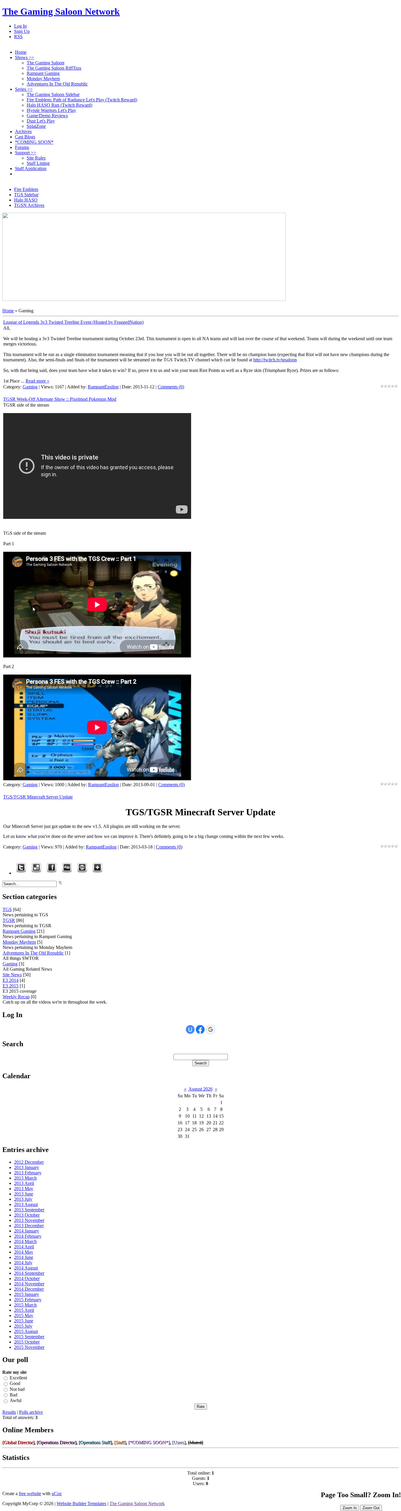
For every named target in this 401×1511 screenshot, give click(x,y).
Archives (23, 131)
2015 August (26, 1331)
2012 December (29, 1162)
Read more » (37, 380)
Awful (15, 1400)
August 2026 (200, 1088)
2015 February (27, 1299)
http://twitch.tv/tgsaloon (275, 359)
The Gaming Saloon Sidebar (53, 94)
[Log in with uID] (190, 1029)
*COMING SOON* (34, 142)
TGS (7, 909)
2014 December (29, 1289)
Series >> (24, 89)
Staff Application (30, 168)
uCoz (57, 1493)
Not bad (17, 1389)
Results (9, 1412)
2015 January (26, 1294)
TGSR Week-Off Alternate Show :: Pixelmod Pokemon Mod (59, 399)
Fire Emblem (26, 189)
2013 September (29, 1209)
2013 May (23, 1188)
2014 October (27, 1278)
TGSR (9, 920)
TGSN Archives (29, 205)
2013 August (26, 1204)
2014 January (26, 1230)
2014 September (29, 1273)
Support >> (25, 152)
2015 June (23, 1320)
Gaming (30, 386)
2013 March (25, 1177)
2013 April (24, 1183)
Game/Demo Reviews (47, 115)
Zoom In (350, 1508)
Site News (12, 974)
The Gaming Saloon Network (61, 11)
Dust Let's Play (41, 120)
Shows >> (24, 57)
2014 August (26, 1267)
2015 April (24, 1310)
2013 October (27, 1215)
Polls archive (31, 1412)
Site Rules (36, 157)
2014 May (23, 1252)
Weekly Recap (16, 996)
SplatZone (36, 126)
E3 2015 (10, 985)
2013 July (23, 1199)
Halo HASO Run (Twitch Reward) (59, 105)
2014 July (23, 1262)
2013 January (26, 1167)
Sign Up (22, 31)
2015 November (29, 1347)
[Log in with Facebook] (200, 1029)
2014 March (25, 1241)
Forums (22, 147)
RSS (18, 36)
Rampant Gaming (43, 73)
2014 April (24, 1246)
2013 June (23, 1193)
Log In (20, 26)
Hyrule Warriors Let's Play (51, 110)
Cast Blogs (25, 136)
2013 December (29, 1225)
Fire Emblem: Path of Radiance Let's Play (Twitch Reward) (82, 99)
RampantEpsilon (103, 386)
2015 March (25, 1304)
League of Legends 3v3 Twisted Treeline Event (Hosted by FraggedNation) (73, 322)
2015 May (23, 1315)
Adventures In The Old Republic (57, 83)
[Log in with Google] (210, 1029)
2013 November (29, 1220)
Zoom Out (371, 1508)
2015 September (29, 1336)
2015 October (27, 1341)
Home (20, 52)
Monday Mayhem (43, 78)
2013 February (27, 1172)
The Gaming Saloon (45, 62)
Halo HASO (26, 199)
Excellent (18, 1377)
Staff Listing (38, 163)
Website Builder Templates (81, 1503)
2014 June (23, 1257)
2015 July (23, 1326)
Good (15, 1383)
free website (30, 1493)
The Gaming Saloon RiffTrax (54, 68)
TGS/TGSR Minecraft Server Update (38, 796)
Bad (13, 1394)
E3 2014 (10, 980)
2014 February (27, 1236)
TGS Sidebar (26, 194)
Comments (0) (171, 386)
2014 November (29, 1283)
